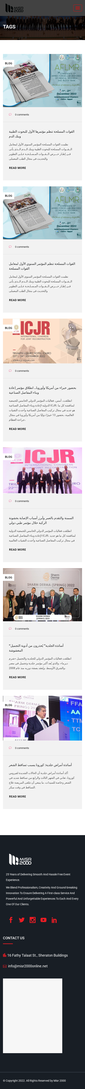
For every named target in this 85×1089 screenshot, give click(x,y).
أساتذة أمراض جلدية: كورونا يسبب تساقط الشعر (40, 765)
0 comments (22, 114)
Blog (8, 63)
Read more (17, 167)
